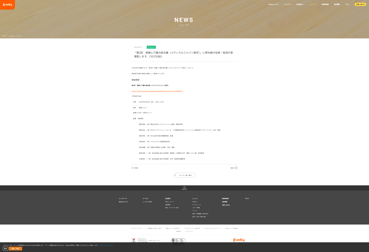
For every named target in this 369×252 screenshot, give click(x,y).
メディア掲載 (196, 207)
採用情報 (224, 202)
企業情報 (167, 204)
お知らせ (194, 201)
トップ (4, 36)
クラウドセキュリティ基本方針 (192, 228)
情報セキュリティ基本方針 (173, 228)
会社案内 (168, 198)
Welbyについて (123, 202)
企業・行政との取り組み (199, 216)
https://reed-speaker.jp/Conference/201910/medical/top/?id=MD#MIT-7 (157, 91)
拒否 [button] (5, 248)
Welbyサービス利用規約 (231, 228)
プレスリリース (196, 204)
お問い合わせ (226, 205)
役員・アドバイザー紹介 (172, 207)
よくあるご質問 (147, 201)
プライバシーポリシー (137, 228)
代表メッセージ (169, 201)
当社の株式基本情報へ (143, 242)
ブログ (247, 198)
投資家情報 (225, 198)
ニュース (11, 36)
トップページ (123, 198)
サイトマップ (189, 231)
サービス (145, 198)
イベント (194, 210)
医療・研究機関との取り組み (200, 213)
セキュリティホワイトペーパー (213, 228)
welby (7, 5)
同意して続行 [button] (15, 248)
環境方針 (178, 231)
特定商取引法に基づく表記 (154, 228)
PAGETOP (184, 189)
